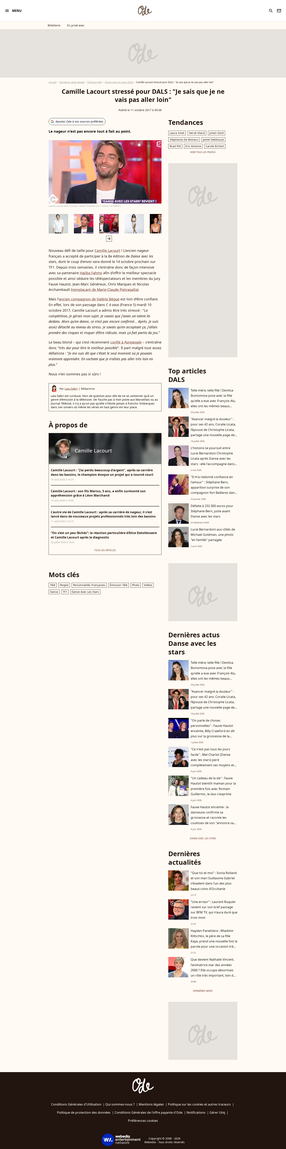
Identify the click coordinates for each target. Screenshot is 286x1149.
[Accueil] (145, 10)
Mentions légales (151, 1104)
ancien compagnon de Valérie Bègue (89, 299)
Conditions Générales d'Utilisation (76, 1104)
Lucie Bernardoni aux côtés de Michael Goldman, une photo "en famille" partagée (213, 534)
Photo (135, 585)
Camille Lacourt (107, 250)
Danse (54, 592)
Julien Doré (216, 133)
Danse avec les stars (85, 592)
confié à (126, 342)
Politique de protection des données (84, 1112)
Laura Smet (177, 133)
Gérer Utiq (217, 1112)
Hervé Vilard (197, 133)
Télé (52, 585)
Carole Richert (215, 146)
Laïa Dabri (71, 389)
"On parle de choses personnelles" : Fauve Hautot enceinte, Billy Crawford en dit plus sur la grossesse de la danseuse (213, 731)
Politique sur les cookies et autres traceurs (199, 1104)
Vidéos (148, 585)
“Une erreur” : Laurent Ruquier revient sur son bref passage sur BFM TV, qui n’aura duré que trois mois (214, 910)
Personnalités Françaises (89, 585)
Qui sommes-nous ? (120, 1104)
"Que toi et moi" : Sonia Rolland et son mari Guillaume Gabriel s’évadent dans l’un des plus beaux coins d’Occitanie (214, 881)
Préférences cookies (143, 1121)
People (64, 585)
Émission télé (94, 82)
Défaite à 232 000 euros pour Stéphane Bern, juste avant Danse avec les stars (212, 511)
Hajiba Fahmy (91, 273)
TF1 (65, 592)
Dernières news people (71, 82)
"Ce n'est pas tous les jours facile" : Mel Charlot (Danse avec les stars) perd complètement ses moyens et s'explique (212, 759)
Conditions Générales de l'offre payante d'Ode (148, 1112)
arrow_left (101, 238)
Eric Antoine (193, 146)
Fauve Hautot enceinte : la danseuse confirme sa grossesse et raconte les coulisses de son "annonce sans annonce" (214, 817)
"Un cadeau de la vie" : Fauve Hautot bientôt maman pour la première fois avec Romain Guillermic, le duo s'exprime (213, 786)
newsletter (279, 10)
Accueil (52, 82)
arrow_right (109, 238)
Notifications (196, 1112)
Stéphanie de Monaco (184, 139)
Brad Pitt (175, 146)
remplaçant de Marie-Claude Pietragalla (104, 289)
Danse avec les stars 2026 (119, 82)
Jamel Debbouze (213, 139)
